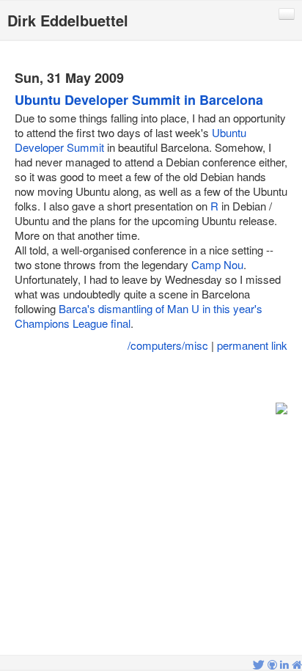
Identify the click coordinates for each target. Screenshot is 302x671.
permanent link (252, 345)
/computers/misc (168, 345)
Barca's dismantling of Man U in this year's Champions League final (138, 316)
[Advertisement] (151, 378)
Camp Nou (217, 264)
